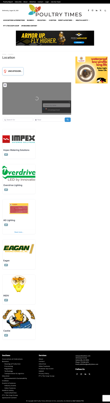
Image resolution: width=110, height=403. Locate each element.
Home (4, 54)
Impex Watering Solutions (16, 150)
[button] (105, 10)
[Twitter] (100, 10)
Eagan (6, 260)
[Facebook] (88, 10)
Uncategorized (16, 71)
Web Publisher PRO (78, 401)
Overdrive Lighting (12, 185)
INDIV (6, 295)
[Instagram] (92, 10)
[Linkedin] (96, 10)
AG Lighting (9, 220)
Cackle (6, 330)
